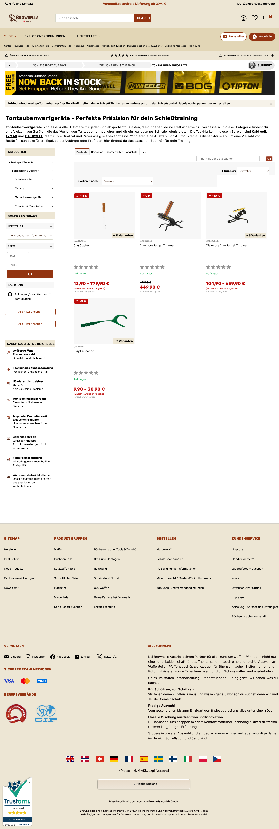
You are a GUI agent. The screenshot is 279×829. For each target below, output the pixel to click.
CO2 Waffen (101, 588)
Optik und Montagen (176, 46)
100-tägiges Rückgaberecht (255, 4)
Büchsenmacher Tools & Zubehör (144, 46)
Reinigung (194, 46)
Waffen (8, 46)
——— (205, 45)
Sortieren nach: (88, 181)
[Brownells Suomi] (173, 759)
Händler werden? (243, 559)
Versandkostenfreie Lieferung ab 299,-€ (134, 4)
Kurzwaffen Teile (40, 46)
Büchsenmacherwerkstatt (249, 616)
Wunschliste (255, 18)
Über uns (237, 549)
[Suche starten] (142, 18)
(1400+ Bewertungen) (149, 55)
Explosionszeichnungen (45, 36)
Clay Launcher (84, 351)
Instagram (38, 656)
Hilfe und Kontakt (20, 4)
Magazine (79, 46)
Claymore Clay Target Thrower (227, 245)
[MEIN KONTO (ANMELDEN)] (244, 18)
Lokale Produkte (104, 607)
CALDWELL (34, 136)
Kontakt (237, 578)
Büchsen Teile (21, 46)
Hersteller (87, 36)
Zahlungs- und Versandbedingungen (180, 588)
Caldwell (259, 131)
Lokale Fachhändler (170, 559)
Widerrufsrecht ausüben (247, 568)
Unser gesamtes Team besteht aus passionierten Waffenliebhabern (32, 482)
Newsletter (11, 588)
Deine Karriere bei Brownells (112, 597)
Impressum (239, 597)
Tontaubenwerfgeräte (84, 291)
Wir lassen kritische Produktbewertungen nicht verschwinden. (29, 444)
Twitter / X (110, 656)
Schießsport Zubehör (113, 46)
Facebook (63, 656)
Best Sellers (11, 559)
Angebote (265, 36)
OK (30, 274)
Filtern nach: (229, 171)
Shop (8, 36)
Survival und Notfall (106, 578)
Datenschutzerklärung (246, 588)
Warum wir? (164, 549)
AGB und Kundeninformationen (176, 568)
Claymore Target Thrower (157, 245)
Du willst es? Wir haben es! (29, 358)
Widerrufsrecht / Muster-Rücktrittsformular (185, 578)
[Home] (9, 65)
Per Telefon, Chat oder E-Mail (30, 371)
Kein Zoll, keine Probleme (28, 388)
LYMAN (11, 136)
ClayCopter (81, 245)
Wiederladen (93, 46)
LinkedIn (86, 656)
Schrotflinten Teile (61, 46)
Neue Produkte (13, 568)
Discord (16, 656)
